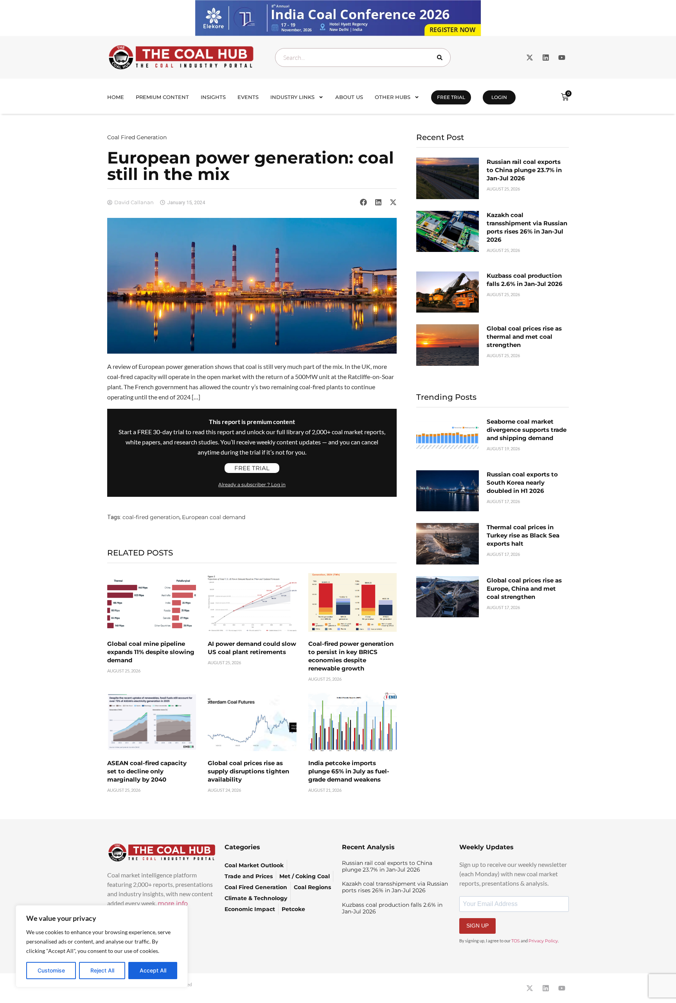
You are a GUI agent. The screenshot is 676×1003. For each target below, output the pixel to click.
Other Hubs (392, 97)
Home (115, 97)
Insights (213, 97)
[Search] (441, 57)
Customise (51, 970)
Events (248, 97)
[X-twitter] (530, 57)
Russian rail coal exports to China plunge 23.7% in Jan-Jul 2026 (524, 170)
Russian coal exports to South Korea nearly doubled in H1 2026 (522, 482)
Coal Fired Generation (137, 137)
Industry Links (292, 97)
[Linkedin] (546, 57)
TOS (515, 941)
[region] (102, 946)
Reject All (102, 970)
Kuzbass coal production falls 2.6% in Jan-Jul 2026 (392, 908)
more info (173, 903)
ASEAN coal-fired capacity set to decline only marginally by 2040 (147, 771)
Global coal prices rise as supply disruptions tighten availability (248, 771)
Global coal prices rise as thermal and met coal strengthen (524, 337)
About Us (349, 97)
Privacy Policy (543, 941)
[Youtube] (562, 57)
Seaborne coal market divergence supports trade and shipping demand (526, 430)
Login (499, 97)
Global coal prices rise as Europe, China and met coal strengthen (524, 588)
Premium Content (162, 97)
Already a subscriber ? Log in (252, 484)
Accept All (153, 970)
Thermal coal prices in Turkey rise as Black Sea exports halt (523, 535)
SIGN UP (477, 925)
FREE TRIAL (451, 97)
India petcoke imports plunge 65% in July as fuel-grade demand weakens (348, 771)
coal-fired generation (151, 517)
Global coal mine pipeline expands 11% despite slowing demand (150, 652)
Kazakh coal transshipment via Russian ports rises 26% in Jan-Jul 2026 (395, 887)
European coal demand (213, 517)
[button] (363, 202)
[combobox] (363, 57)
